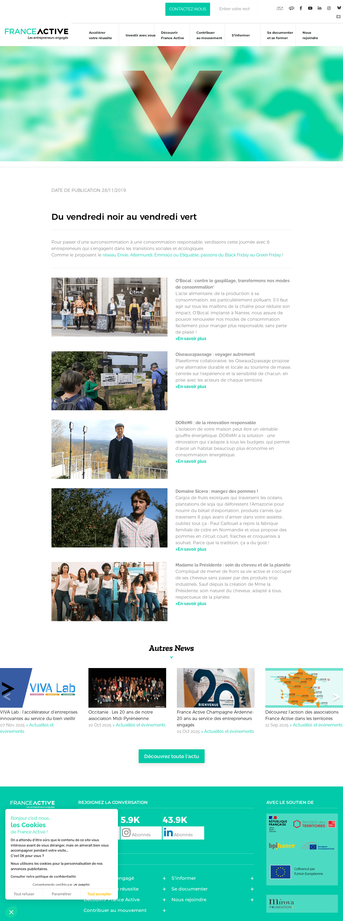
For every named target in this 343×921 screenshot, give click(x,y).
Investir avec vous (140, 35)
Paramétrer (61, 894)
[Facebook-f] (292, 8)
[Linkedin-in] (320, 8)
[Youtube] (279, 8)
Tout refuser (24, 894)
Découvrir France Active (172, 35)
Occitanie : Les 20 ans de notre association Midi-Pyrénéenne (120, 715)
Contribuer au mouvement (209, 35)
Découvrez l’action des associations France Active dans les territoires (301, 715)
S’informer (241, 35)
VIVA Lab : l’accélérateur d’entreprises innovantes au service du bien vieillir (38, 715)
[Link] (338, 16)
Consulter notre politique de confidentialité (43, 876)
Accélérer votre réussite (100, 35)
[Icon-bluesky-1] (338, 8)
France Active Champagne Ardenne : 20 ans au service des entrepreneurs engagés (215, 719)
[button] (336, 698)
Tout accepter (99, 894)
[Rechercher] (264, 9)
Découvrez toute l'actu (171, 756)
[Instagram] (329, 8)
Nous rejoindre (310, 35)
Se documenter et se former (280, 35)
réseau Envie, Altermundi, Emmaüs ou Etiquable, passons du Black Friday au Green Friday (192, 255)
